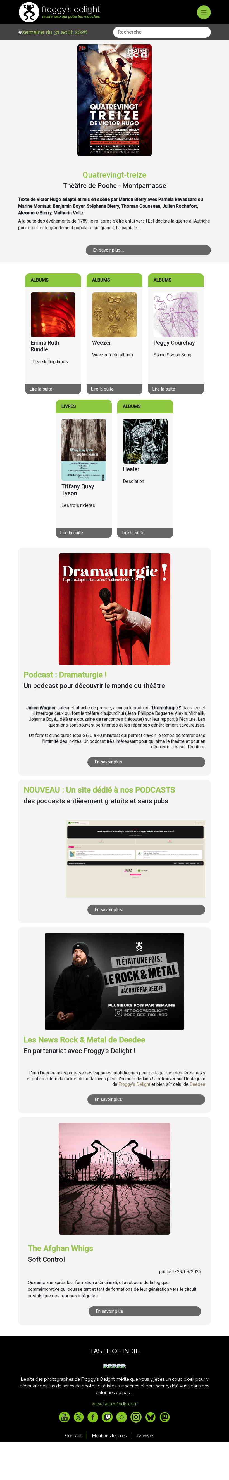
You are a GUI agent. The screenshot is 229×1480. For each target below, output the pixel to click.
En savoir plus (108, 762)
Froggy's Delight (134, 1084)
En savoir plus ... (108, 250)
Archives (145, 1435)
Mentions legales (109, 1435)
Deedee (197, 1084)
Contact (73, 1435)
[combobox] (162, 32)
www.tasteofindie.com (115, 1403)
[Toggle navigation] (204, 12)
